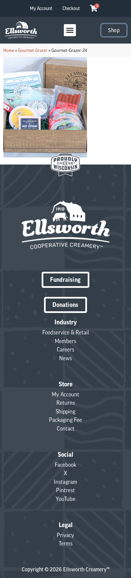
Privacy (65, 535)
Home (8, 50)
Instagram (65, 481)
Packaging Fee (65, 419)
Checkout (71, 8)
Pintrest (65, 490)
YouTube (65, 499)
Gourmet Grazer (32, 50)
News (65, 358)
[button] (70, 30)
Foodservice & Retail (65, 332)
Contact (66, 428)
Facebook (65, 464)
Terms (66, 543)
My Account (41, 8)
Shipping (65, 411)
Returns (65, 402)
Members (65, 341)
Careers (65, 349)
